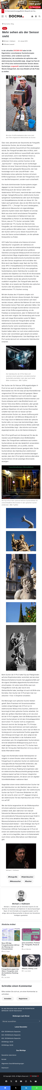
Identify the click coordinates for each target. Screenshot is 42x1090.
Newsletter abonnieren (9, 1055)
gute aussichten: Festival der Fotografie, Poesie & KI (31, 944)
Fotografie (13, 877)
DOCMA (34, 1076)
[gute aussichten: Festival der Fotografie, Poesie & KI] (31, 934)
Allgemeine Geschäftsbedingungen (13, 1063)
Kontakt (4, 1059)
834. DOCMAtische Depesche (11, 1031)
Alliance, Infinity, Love (29, 968)
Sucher (29, 881)
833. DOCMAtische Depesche (11, 1035)
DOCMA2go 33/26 (7, 1045)
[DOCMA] (16, 16)
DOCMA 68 (18, 50)
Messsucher (16, 881)
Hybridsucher (27, 877)
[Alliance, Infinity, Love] (31, 961)
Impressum (5, 1068)
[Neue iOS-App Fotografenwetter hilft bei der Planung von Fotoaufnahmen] (11, 934)
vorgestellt (15, 66)
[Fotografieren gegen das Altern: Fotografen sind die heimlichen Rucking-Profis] (11, 961)
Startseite (6, 24)
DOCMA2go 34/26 (7, 1042)
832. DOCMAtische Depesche (11, 1038)
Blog (12, 24)
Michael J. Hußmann (9, 41)
